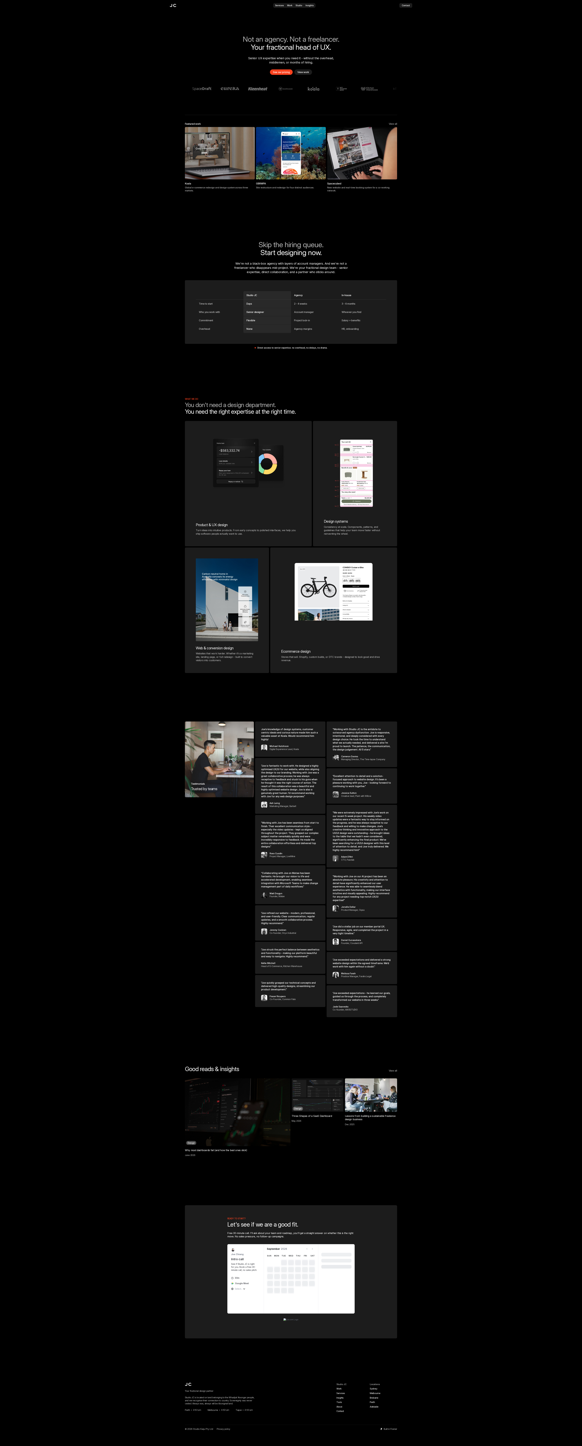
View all (393, 123)
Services (340, 1393)
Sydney (373, 1388)
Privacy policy (223, 1429)
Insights (340, 1397)
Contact (340, 1411)
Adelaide (374, 1406)
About (339, 1406)
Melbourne (375, 1393)
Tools (339, 1402)
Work (339, 1388)
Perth (372, 1402)
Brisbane (374, 1397)
